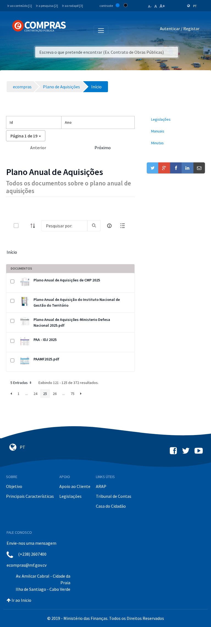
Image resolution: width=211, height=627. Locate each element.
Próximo (103, 147)
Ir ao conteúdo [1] (19, 6)
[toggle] (25, 225)
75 (72, 393)
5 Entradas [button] (19, 382)
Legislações (70, 496)
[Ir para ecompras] (39, 26)
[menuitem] (176, 119)
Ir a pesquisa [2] (47, 6)
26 (55, 393)
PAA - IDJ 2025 (45, 339)
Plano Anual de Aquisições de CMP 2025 (67, 280)
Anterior (38, 147)
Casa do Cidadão (111, 506)
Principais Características (30, 496)
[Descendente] (34, 225)
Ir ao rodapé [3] (72, 6)
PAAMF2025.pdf (46, 359)
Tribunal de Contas (113, 496)
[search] (94, 226)
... (26, 393)
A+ (162, 6)
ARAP (101, 486)
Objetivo (14, 486)
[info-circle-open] (109, 225)
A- (150, 6)
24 (35, 393)
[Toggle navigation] (73, 30)
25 (45, 393)
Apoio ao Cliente (74, 486)
